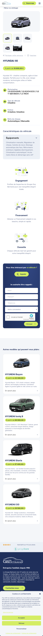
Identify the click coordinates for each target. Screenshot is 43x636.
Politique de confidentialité (13, 633)
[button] (40, 594)
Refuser (21, 623)
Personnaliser (21, 629)
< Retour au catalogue (10, 8)
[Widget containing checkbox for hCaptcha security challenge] (20, 317)
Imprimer (33, 55)
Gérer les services (8, 612)
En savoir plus (10, 391)
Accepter (21, 618)
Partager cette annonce (14, 55)
